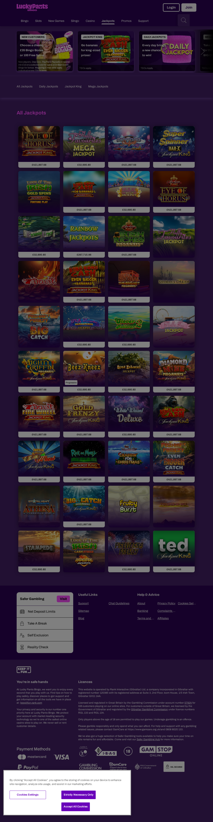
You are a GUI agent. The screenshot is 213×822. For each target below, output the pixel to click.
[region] (67, 792)
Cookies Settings (27, 794)
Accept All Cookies (75, 806)
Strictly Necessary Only (78, 794)
